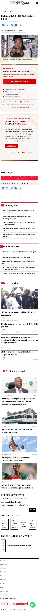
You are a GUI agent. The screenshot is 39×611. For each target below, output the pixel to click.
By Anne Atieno (6, 22)
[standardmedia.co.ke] (19, 3)
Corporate (3, 560)
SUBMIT (32, 510)
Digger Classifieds (15, 545)
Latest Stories (11, 283)
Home (4, 11)
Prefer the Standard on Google (13, 30)
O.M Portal (3, 579)
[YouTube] (33, 524)
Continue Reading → (19, 81)
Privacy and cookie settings (8, 598)
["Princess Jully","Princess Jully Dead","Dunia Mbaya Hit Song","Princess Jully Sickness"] (19, 178)
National (10, 11)
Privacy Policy (4, 591)
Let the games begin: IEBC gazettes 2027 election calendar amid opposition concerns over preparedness (19, 340)
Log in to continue (24, 107)
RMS (1, 587)
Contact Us (3, 564)
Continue (11, 146)
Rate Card (3, 568)
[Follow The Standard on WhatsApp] (32, 604)
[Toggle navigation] (2, 3)
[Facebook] (6, 524)
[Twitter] (15, 524)
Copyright (3, 583)
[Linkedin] (24, 524)
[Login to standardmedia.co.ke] (36, 3)
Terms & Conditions (5, 595)
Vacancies (3, 572)
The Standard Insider (16, 371)
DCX (1, 575)
